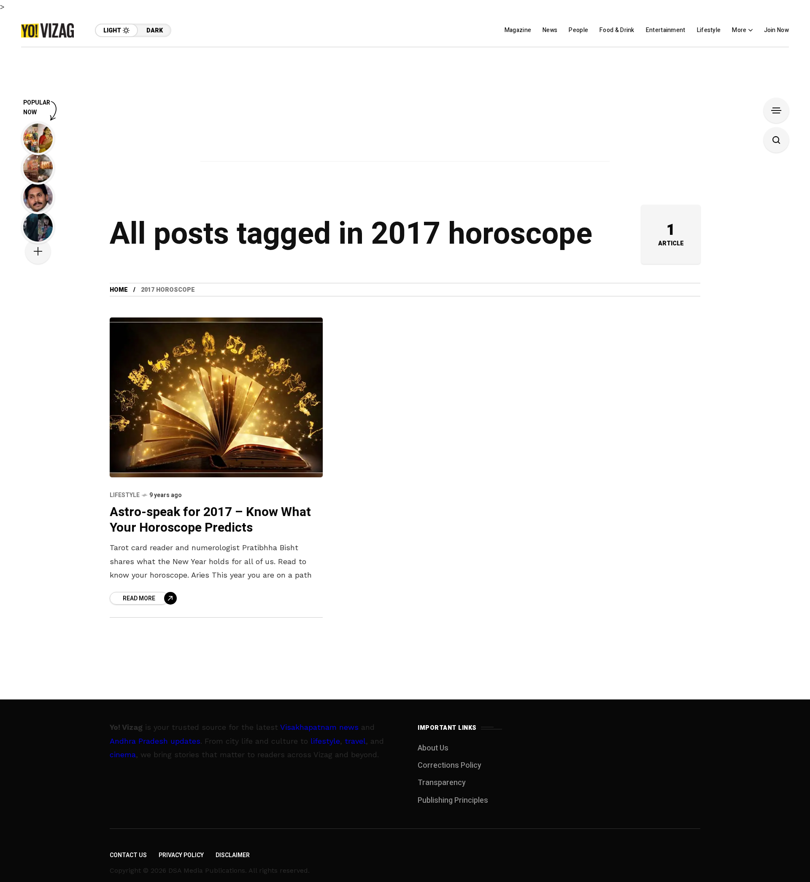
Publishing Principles (453, 800)
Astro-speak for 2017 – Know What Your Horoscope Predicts (210, 520)
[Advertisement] (405, 106)
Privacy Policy (181, 855)
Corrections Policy (449, 765)
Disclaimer (233, 855)
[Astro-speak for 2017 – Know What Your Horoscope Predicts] (216, 397)
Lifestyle (125, 495)
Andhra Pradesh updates (155, 741)
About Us (433, 748)
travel (355, 741)
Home (119, 289)
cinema (123, 754)
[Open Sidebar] (776, 110)
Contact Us (128, 855)
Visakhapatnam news (319, 727)
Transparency (442, 782)
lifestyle (325, 741)
